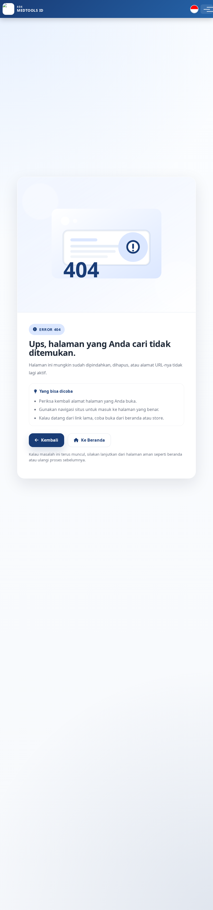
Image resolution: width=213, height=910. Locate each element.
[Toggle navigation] (207, 9)
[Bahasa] (194, 9)
